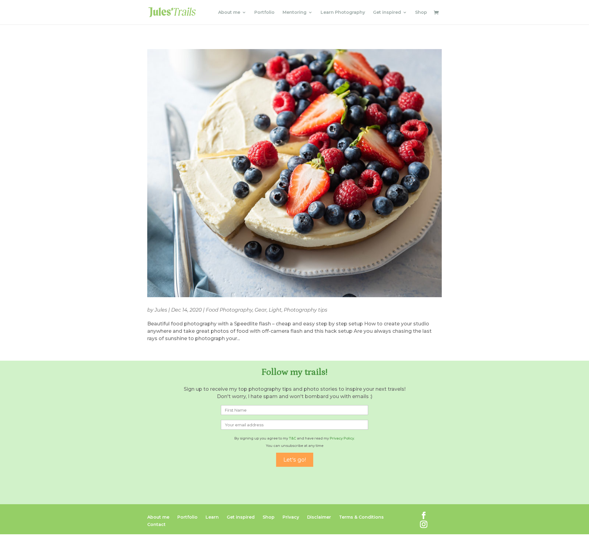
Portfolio (264, 12)
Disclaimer (319, 517)
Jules (161, 310)
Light (275, 310)
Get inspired (387, 12)
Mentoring (294, 12)
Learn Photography (343, 12)
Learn (212, 517)
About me (229, 12)
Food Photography (229, 310)
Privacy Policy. (342, 438)
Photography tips (305, 310)
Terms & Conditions (361, 517)
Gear (261, 310)
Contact (156, 524)
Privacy (291, 517)
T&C (292, 438)
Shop (421, 12)
